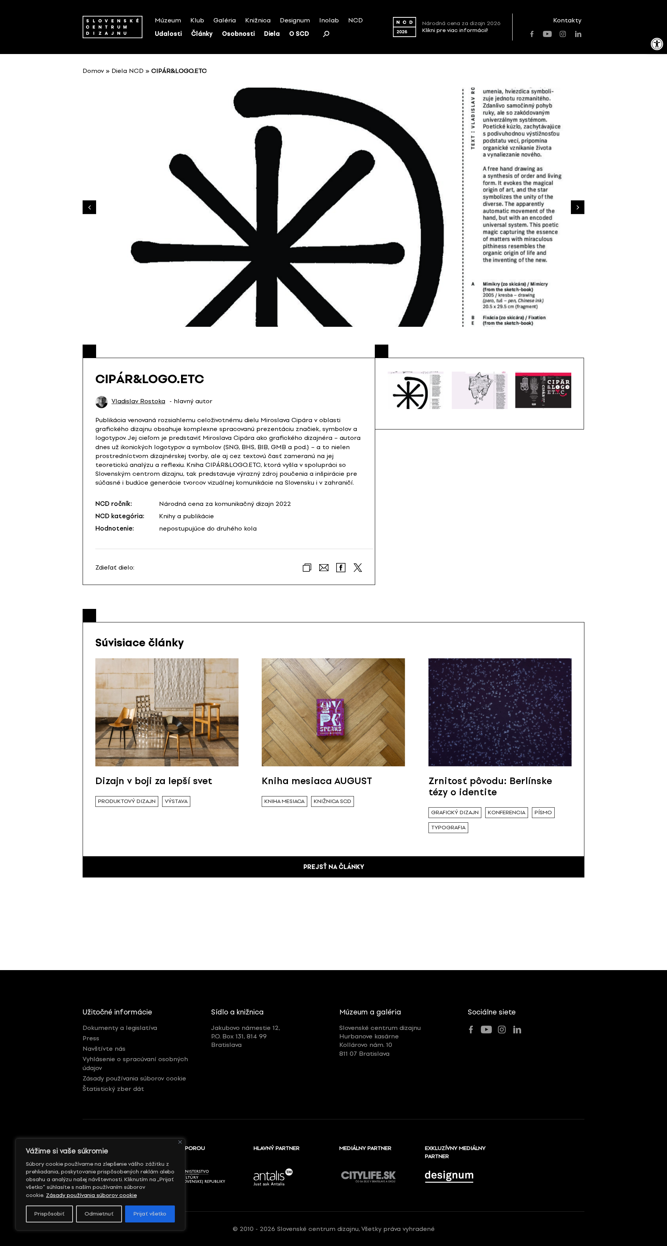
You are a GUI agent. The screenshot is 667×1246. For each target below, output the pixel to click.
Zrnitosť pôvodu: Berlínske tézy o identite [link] (490, 786)
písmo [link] (543, 812)
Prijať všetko (150, 1213)
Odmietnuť (99, 1213)
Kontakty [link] (567, 20)
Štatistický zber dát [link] (113, 1088)
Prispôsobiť (49, 1213)
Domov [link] (93, 70)
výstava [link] (176, 801)
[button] (577, 207)
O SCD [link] (299, 33)
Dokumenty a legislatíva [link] (120, 1027)
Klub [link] (197, 20)
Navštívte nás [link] (104, 1048)
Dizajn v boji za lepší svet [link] (153, 780)
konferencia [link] (506, 812)
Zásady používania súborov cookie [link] (91, 1195)
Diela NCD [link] (128, 70)
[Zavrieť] (180, 1142)
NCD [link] (355, 20)
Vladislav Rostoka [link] (138, 401)
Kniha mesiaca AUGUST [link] (317, 780)
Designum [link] (295, 20)
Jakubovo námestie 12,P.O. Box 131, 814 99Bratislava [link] (245, 1036)
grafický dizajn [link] (455, 812)
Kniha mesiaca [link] (284, 801)
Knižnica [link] (258, 20)
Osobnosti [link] (238, 33)
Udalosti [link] (168, 33)
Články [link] (202, 33)
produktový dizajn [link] (127, 801)
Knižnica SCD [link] (332, 801)
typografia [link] (448, 827)
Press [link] (91, 1038)
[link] (657, 44)
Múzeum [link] (168, 20)
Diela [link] (272, 33)
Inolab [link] (329, 20)
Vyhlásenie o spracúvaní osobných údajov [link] (135, 1063)
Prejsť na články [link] (333, 867)
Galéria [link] (224, 20)
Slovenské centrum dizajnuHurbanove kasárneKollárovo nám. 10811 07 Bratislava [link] (380, 1040)
